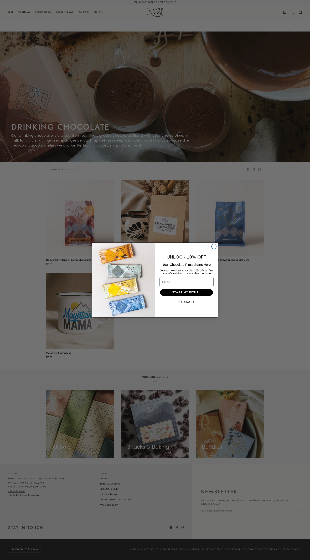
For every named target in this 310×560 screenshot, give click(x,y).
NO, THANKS (186, 302)
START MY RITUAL (186, 292)
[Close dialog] (214, 246)
